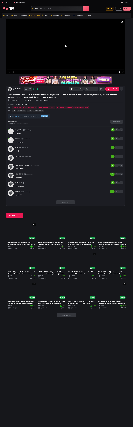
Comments (12, 121)
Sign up (126, 8)
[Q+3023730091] (10, 89)
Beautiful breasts (38, 110)
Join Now (44, 116)
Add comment (116, 121)
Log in (119, 8)
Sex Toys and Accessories (64, 107)
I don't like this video (30, 89)
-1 (121, 129)
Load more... (65, 202)
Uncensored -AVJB (18, 107)
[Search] (86, 8)
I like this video (26, 89)
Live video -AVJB (31, 107)
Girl (14, 110)
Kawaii (29, 110)
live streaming (21, 110)
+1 (117, 129)
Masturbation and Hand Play (46, 107)
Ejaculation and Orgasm (81, 107)
